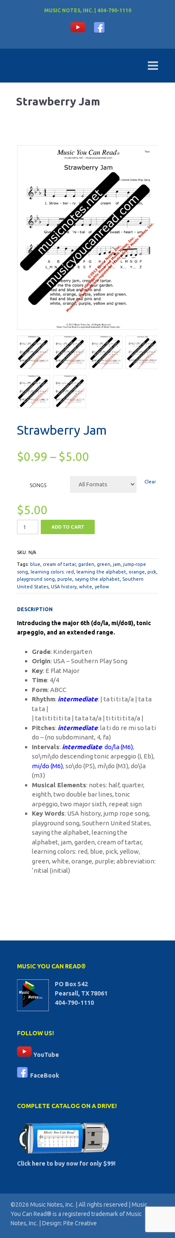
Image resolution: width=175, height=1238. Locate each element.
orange (137, 571)
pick (151, 571)
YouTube (45, 1054)
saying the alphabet (97, 579)
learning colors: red (52, 571)
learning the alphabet (101, 571)
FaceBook (43, 1075)
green (103, 564)
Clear (150, 481)
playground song (36, 579)
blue (35, 564)
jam (117, 564)
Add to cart (67, 526)
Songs (38, 485)
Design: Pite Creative (69, 1223)
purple (64, 579)
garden (86, 564)
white (85, 586)
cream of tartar (59, 564)
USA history (63, 586)
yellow (102, 586)
